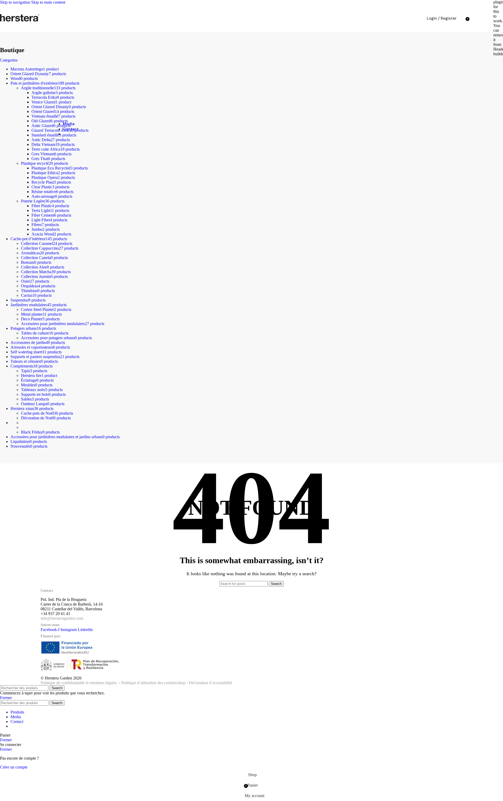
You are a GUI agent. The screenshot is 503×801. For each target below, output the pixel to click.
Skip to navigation (15, 2)
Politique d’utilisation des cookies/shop (153, 683)
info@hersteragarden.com (62, 618)
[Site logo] (19, 21)
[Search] (461, 18)
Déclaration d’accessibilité (210, 683)
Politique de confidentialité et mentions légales (79, 683)
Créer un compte (14, 767)
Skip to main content (48, 2)
